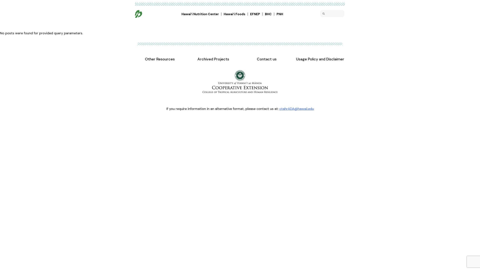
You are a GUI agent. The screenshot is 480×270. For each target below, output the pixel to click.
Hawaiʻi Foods (234, 14)
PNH (280, 14)
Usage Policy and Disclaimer (320, 59)
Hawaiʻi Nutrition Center (200, 14)
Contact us (267, 59)
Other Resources (160, 59)
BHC (268, 14)
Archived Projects (213, 59)
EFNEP (255, 14)
